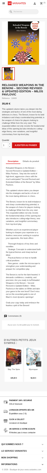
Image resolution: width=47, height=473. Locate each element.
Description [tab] (13, 161)
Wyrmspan (33, 369)
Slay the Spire (14, 369)
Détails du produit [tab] (31, 161)
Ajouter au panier (26, 145)
